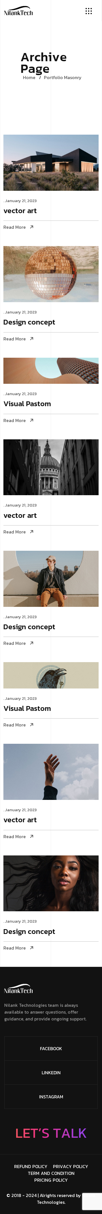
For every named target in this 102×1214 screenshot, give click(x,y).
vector (20, 211)
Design (29, 322)
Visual (27, 404)
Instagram (51, 1096)
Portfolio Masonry (63, 77)
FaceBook (51, 1048)
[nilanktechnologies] (18, 10)
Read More (14, 227)
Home (29, 77)
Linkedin (51, 1072)
